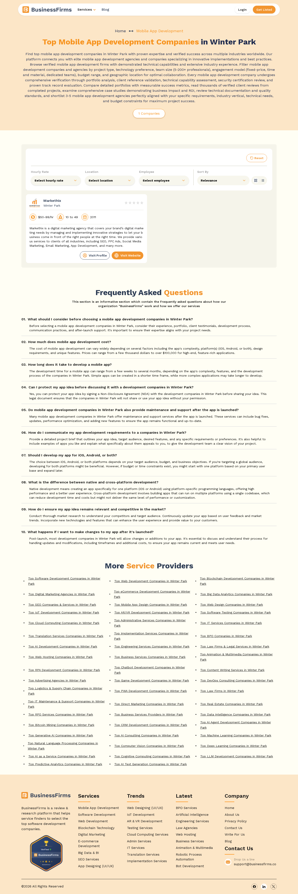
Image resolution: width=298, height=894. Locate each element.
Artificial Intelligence (192, 815)
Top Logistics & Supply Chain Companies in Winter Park (65, 691)
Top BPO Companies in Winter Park (226, 636)
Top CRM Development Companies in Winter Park (150, 725)
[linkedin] (264, 887)
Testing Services (140, 828)
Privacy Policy (236, 821)
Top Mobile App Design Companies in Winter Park (150, 604)
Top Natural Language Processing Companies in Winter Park (63, 745)
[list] (262, 180)
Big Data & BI (88, 853)
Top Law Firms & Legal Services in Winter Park (234, 646)
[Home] (47, 9)
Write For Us (235, 834)
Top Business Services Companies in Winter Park (149, 657)
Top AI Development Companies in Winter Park (62, 646)
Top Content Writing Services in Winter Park (232, 670)
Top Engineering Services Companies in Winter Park (151, 646)
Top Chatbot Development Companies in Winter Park (149, 670)
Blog (105, 9)
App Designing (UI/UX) (96, 866)
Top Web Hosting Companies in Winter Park (60, 657)
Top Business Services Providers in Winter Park (148, 714)
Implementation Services (147, 861)
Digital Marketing (91, 834)
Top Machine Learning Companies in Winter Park (235, 735)
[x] (274, 887)
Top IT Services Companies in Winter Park (231, 623)
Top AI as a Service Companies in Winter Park (61, 756)
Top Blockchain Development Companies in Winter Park (237, 581)
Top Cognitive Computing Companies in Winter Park (152, 756)
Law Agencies (187, 828)
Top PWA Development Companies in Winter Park (150, 691)
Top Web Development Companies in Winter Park (150, 581)
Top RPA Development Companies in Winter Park (64, 670)
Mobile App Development (98, 808)
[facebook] (254, 887)
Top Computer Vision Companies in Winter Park (149, 746)
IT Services (136, 848)
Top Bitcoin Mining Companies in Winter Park (61, 725)
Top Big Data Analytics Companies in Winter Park (236, 594)
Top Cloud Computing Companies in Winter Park (63, 623)
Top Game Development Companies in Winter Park (151, 680)
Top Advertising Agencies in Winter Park (57, 680)
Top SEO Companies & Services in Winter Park (62, 604)
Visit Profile (98, 255)
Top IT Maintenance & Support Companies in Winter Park (66, 704)
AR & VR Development (144, 821)
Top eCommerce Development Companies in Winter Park (152, 594)
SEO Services (88, 859)
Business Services (190, 841)
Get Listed (264, 9)
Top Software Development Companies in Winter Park (64, 581)
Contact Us (233, 828)
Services (84, 9)
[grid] (255, 180)
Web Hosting (186, 834)
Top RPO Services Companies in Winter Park (60, 714)
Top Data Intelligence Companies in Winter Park (235, 714)
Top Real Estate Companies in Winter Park (231, 704)
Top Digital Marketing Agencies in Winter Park (61, 594)
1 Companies (149, 113)
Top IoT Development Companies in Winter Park (63, 612)
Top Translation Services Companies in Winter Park (65, 636)
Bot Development (190, 866)
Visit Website (130, 255)
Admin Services (139, 841)
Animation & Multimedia (194, 848)
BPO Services (186, 808)
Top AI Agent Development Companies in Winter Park (235, 725)
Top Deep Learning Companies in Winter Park (233, 746)
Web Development (93, 821)
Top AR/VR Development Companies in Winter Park (151, 612)
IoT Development (140, 815)
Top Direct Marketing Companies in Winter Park (149, 704)
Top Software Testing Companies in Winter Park (235, 612)
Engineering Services (192, 821)
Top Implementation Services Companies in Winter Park (151, 636)
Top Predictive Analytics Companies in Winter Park (65, 764)
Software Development (96, 815)
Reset (258, 158)
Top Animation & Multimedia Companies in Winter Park (236, 657)
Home (120, 31)
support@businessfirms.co (255, 864)
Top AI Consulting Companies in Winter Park (146, 735)
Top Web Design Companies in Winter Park (231, 604)
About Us (232, 815)
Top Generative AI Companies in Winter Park (60, 735)
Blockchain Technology (96, 828)
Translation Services (143, 855)
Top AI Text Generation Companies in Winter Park (150, 764)
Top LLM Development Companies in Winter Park (236, 756)
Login (242, 9)
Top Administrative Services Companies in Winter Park (150, 623)
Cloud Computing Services (147, 834)
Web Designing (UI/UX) (145, 808)
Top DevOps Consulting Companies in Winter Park (236, 680)
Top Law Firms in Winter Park (222, 691)
